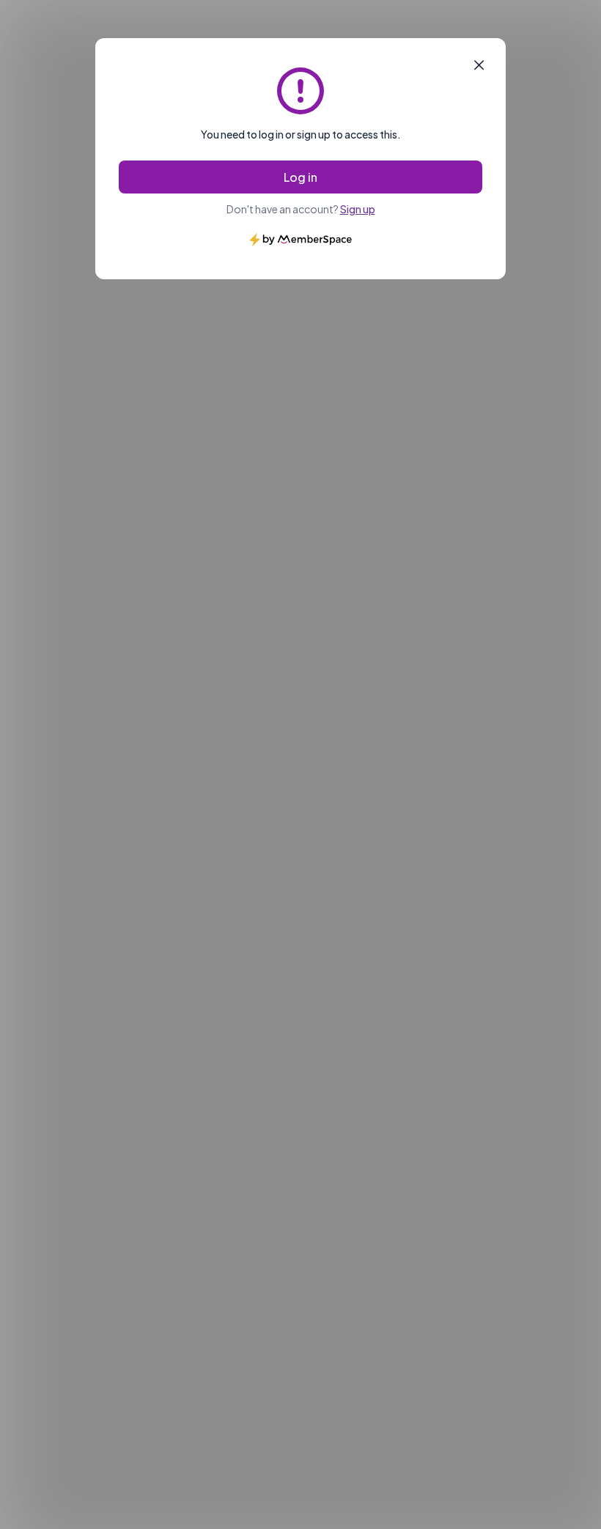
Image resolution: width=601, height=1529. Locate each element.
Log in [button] (300, 177)
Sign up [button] (357, 208)
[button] (479, 65)
